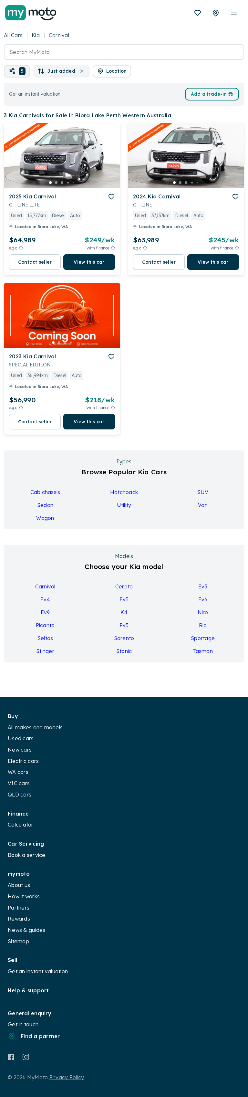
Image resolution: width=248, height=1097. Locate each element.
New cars (20, 749)
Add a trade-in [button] (209, 94)
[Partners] (216, 13)
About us (19, 885)
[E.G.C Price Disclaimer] (21, 248)
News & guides (26, 930)
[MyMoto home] (31, 13)
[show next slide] (110, 160)
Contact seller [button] (35, 262)
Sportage (203, 638)
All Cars (13, 35)
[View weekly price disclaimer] (113, 248)
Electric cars (23, 761)
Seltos (45, 638)
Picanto (45, 625)
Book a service (27, 855)
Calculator (21, 824)
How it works (24, 896)
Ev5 (124, 599)
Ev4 (45, 599)
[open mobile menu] (234, 13)
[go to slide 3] (62, 182)
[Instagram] (25, 1057)
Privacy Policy (66, 1077)
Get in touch (23, 1024)
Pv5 (124, 625)
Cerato (124, 586)
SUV (203, 492)
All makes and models (35, 727)
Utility (124, 505)
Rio (203, 625)
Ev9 (45, 612)
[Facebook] (11, 1057)
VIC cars (19, 783)
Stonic (124, 651)
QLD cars (19, 794)
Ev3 (203, 586)
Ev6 (203, 599)
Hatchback (124, 492)
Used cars (21, 738)
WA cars (18, 772)
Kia (36, 35)
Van (203, 505)
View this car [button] (89, 262)
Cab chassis (45, 492)
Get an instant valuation (38, 971)
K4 (124, 612)
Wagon (45, 518)
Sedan (45, 505)
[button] (17, 71)
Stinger (45, 651)
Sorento (124, 638)
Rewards (19, 918)
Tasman (203, 651)
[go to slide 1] (50, 182)
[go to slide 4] (67, 182)
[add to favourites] (111, 197)
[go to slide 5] (73, 182)
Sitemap (18, 941)
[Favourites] (198, 13)
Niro (203, 612)
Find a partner (40, 1036)
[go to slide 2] (56, 182)
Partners (18, 907)
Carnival (45, 586)
